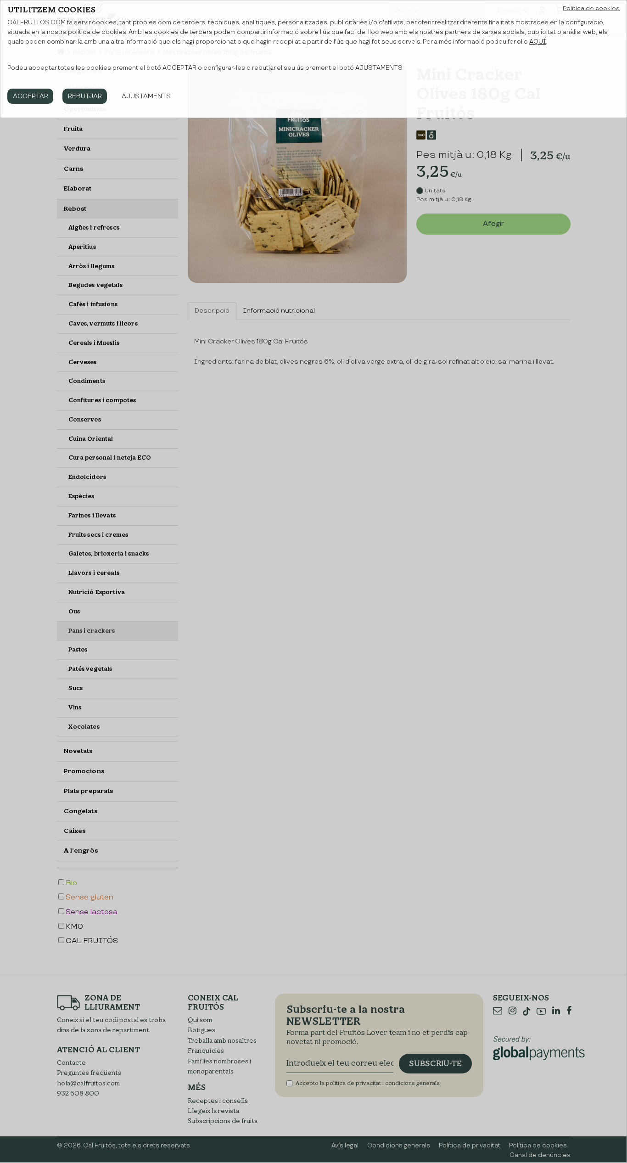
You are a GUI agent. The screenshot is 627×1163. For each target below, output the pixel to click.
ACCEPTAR (30, 96)
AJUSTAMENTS (146, 96)
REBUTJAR (85, 96)
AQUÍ (537, 41)
